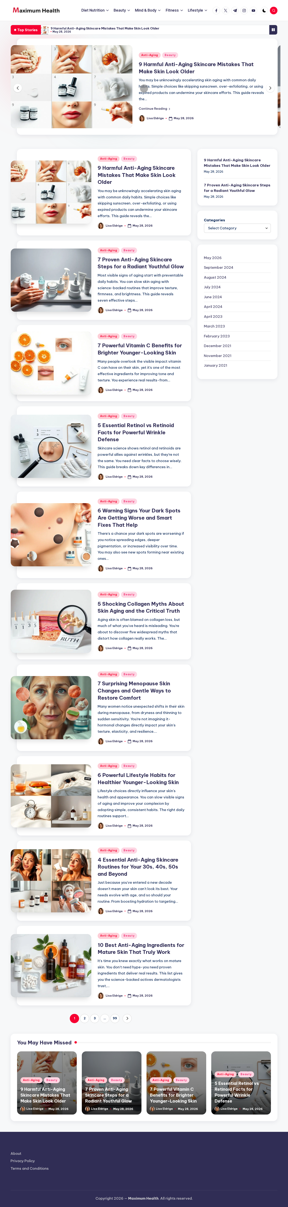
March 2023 (214, 326)
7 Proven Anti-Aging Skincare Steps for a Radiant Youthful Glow (237, 188)
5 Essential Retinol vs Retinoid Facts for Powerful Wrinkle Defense (136, 432)
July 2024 (212, 287)
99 (115, 1018)
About (16, 1153)
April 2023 (213, 316)
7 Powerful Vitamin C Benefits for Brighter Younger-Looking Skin (173, 1095)
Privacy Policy (23, 1161)
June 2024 (213, 296)
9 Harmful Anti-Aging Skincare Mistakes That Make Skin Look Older (105, 28)
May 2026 (213, 257)
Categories (214, 220)
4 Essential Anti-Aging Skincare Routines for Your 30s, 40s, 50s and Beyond (138, 867)
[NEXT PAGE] (127, 1018)
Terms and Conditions (30, 1168)
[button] (154, 109)
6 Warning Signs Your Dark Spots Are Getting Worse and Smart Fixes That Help (139, 517)
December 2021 (217, 345)
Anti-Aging (149, 55)
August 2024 (215, 277)
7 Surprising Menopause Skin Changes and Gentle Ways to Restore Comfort (134, 690)
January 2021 (215, 365)
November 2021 (217, 355)
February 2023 (217, 336)
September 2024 (218, 267)
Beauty (170, 55)
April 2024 (213, 306)
